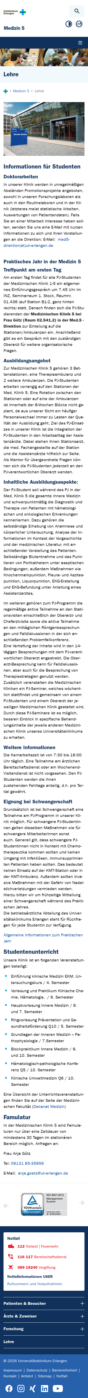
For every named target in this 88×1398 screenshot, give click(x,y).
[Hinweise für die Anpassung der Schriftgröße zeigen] (79, 25)
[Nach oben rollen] (80, 1390)
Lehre (9, 1341)
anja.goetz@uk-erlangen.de (43, 1173)
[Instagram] (20, 1389)
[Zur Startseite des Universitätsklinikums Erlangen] (15, 12)
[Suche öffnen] (76, 11)
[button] (81, 1204)
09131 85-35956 (28, 1163)
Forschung (13, 1328)
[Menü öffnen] (80, 43)
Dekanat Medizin (49, 1106)
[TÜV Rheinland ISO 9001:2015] (44, 1204)
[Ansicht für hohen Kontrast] (68, 25)
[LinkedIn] (44, 1389)
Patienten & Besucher (25, 1303)
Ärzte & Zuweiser (20, 1316)
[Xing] (32, 1389)
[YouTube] (58, 1389)
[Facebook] (9, 1389)
